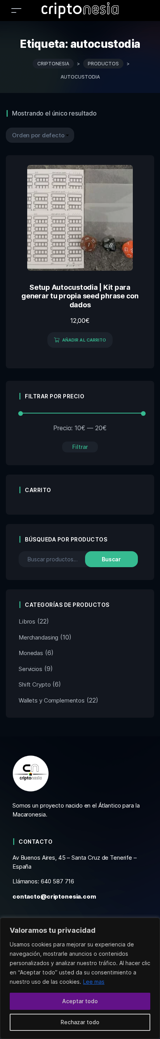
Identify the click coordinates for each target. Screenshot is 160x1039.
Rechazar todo (80, 1022)
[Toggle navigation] (16, 10)
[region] (80, 978)
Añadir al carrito (84, 340)
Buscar (111, 559)
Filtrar (79, 446)
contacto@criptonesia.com (54, 896)
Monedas (31, 653)
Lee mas (93, 981)
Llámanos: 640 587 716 (43, 881)
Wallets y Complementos (52, 700)
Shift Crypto (34, 684)
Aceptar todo (80, 1001)
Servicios (30, 669)
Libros (27, 621)
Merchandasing (38, 637)
